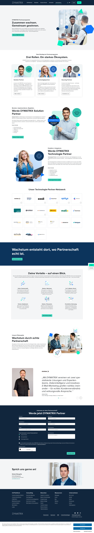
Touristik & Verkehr (44, 505)
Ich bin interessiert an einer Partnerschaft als (28, 433)
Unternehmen (21, 421)
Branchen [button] (36, 2)
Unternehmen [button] (58, 2)
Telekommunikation (44, 509)
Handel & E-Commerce (45, 495)
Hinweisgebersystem (76, 515)
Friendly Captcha (22, 446)
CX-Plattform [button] (29, 2)
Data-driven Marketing (30, 495)
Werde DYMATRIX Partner (18, 35)
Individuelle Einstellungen (88, 531)
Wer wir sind (71, 495)
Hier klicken (29, 449)
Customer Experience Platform (18, 495)
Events (56, 497)
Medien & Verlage (44, 501)
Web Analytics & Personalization (32, 503)
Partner (70, 499)
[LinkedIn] (78, 512)
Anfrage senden (71, 453)
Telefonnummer (51, 427)
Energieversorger (44, 499)
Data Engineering (29, 497)
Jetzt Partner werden (17, 259)
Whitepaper (57, 495)
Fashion (42, 503)
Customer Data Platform (16, 497)
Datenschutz (46, 515)
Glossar (56, 503)
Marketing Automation (16, 501)
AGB (58, 515)
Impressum (53, 515)
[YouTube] (75, 512)
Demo (91, 265)
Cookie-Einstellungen (65, 515)
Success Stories (43, 2)
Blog (55, 499)
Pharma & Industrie (44, 507)
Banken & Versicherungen (45, 497)
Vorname (21, 416)
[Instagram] (80, 512)
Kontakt (91, 268)
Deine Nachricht (51, 433)
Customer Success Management (32, 499)
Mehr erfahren (17, 93)
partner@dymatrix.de (16, 478)
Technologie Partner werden (54, 179)
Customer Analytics (15, 503)
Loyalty (13, 507)
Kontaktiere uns (65, 93)
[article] (23, 81)
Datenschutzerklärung (76, 531)
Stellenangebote (72, 505)
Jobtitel (49, 421)
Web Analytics (14, 505)
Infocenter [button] (51, 2)
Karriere (70, 503)
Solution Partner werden (18, 137)
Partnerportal (71, 501)
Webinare (56, 501)
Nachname (50, 416)
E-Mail (20, 427)
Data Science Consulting (30, 501)
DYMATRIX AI (14, 499)
